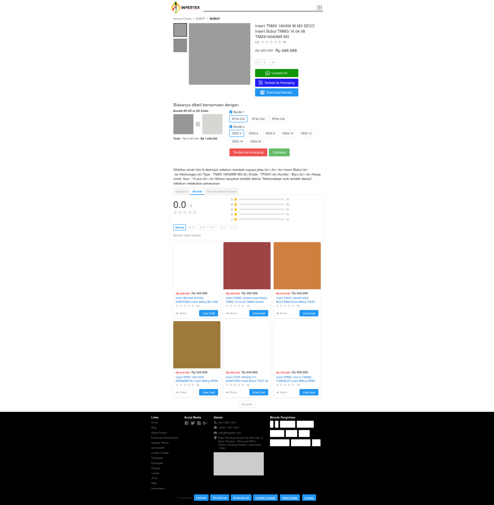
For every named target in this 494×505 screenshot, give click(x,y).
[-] (186, 423)
